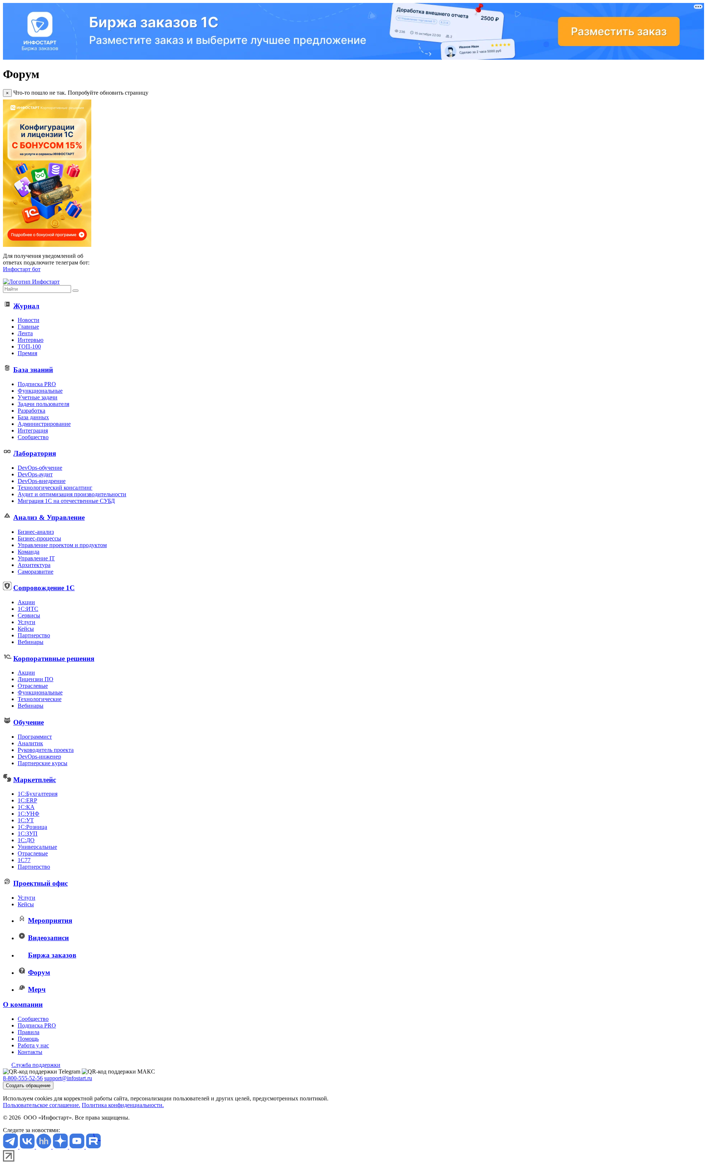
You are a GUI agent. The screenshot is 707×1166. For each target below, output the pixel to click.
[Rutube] (93, 1147)
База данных (33, 417)
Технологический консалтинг (55, 487)
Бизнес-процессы (39, 538)
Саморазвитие (35, 571)
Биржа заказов (52, 955)
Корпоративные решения (53, 658)
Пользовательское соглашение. (41, 1105)
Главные (28, 326)
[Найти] (75, 291)
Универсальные (37, 847)
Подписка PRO (37, 384)
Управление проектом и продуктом (62, 545)
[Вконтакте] (28, 1147)
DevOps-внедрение (42, 481)
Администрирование (44, 424)
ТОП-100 (29, 346)
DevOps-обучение (40, 468)
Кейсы (26, 629)
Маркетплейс (34, 780)
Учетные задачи (37, 397)
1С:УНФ (28, 813)
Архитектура (34, 565)
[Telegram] (11, 1147)
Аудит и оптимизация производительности (72, 494)
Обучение (28, 722)
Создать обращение (28, 1085)
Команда (28, 552)
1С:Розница (32, 827)
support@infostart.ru (68, 1078)
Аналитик (30, 743)
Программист (35, 736)
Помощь (28, 1039)
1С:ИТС (28, 609)
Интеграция (33, 430)
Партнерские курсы (42, 763)
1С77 (24, 860)
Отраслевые (33, 686)
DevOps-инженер (39, 756)
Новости (28, 320)
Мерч (37, 989)
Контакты (30, 1052)
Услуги (26, 622)
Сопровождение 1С (44, 588)
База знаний (33, 370)
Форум (39, 972)
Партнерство (34, 635)
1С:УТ (26, 820)
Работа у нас (33, 1045)
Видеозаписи (48, 938)
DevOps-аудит (35, 474)
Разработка (31, 410)
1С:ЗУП (28, 833)
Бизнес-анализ (36, 532)
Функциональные (40, 391)
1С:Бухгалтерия (37, 794)
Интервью (30, 340)
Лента (25, 333)
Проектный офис (40, 883)
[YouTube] (77, 1147)
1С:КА (26, 807)
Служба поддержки (35, 1065)
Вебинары (30, 642)
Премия (27, 353)
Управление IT (36, 558)
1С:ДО (26, 840)
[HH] (44, 1147)
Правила (28, 1032)
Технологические (39, 699)
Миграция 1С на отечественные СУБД (66, 501)
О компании (23, 1004)
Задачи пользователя (43, 404)
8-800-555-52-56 (23, 1078)
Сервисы (29, 615)
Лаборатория (34, 453)
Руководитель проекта (46, 750)
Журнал (26, 306)
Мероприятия (50, 920)
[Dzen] (61, 1147)
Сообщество (33, 437)
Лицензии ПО (35, 679)
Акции (26, 602)
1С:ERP (27, 800)
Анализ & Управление (49, 517)
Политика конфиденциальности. (123, 1105)
